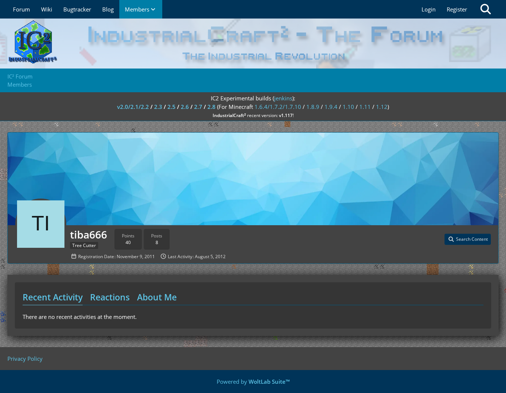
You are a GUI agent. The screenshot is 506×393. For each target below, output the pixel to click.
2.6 (185, 106)
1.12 (381, 106)
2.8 (211, 106)
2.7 (198, 106)
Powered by (253, 381)
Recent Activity (53, 297)
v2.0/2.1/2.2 (133, 106)
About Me (157, 297)
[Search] (486, 9)
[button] (468, 239)
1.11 (365, 106)
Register (457, 9)
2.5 (171, 106)
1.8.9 (312, 106)
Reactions (110, 297)
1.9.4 (330, 106)
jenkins (283, 98)
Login (429, 9)
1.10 (348, 106)
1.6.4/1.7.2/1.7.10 (277, 106)
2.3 (158, 106)
